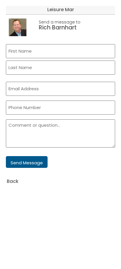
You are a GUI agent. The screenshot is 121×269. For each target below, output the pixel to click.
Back (13, 181)
